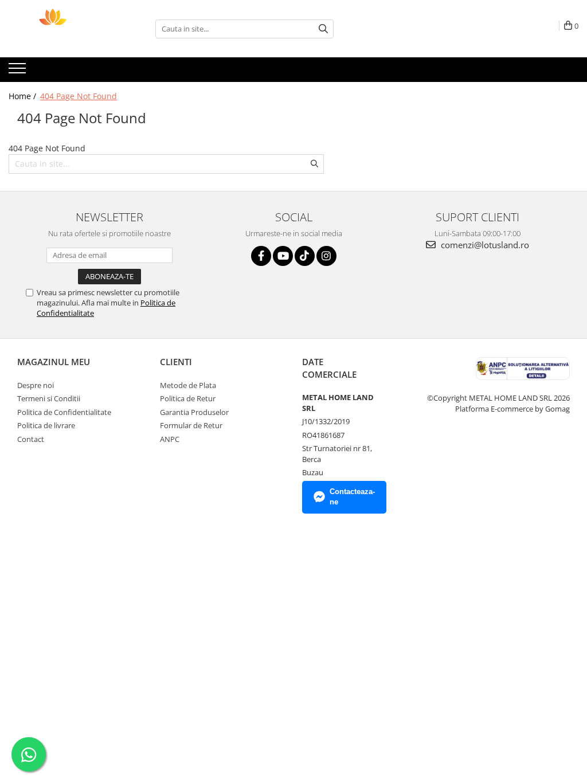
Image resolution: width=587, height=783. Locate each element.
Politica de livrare (46, 425)
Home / (23, 96)
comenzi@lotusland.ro (484, 244)
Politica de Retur (188, 398)
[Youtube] (283, 256)
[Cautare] (323, 28)
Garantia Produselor (194, 412)
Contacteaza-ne (352, 497)
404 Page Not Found (78, 96)
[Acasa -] (66, 29)
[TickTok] (305, 256)
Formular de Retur (191, 425)
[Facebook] (261, 256)
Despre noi (35, 385)
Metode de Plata (188, 385)
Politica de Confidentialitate (64, 412)
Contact (30, 439)
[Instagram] (326, 256)
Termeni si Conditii (48, 398)
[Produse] (19, 71)
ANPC (169, 439)
